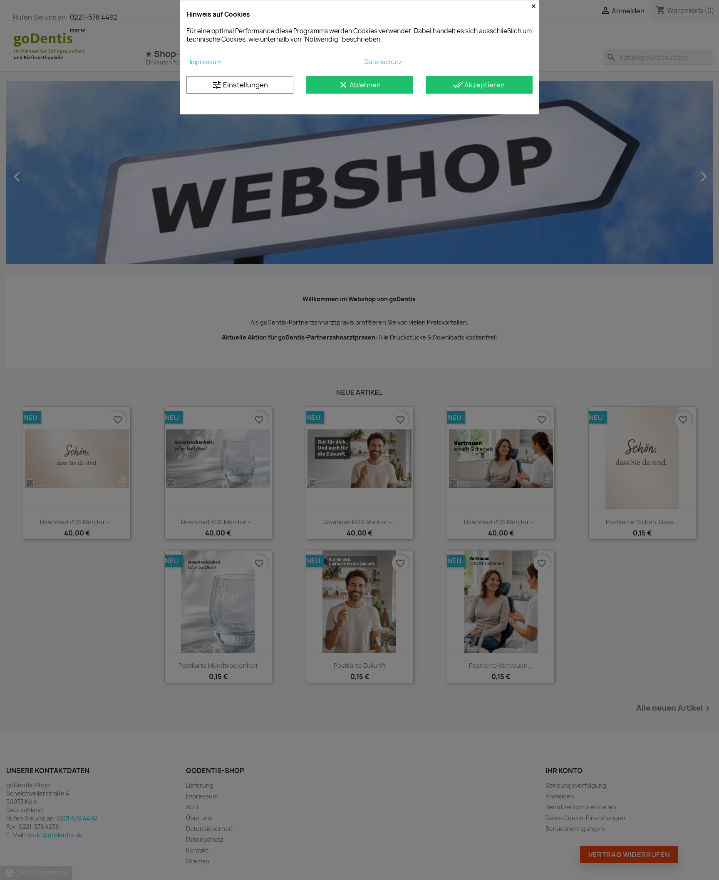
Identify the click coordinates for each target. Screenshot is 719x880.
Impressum (205, 62)
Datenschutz (383, 62)
